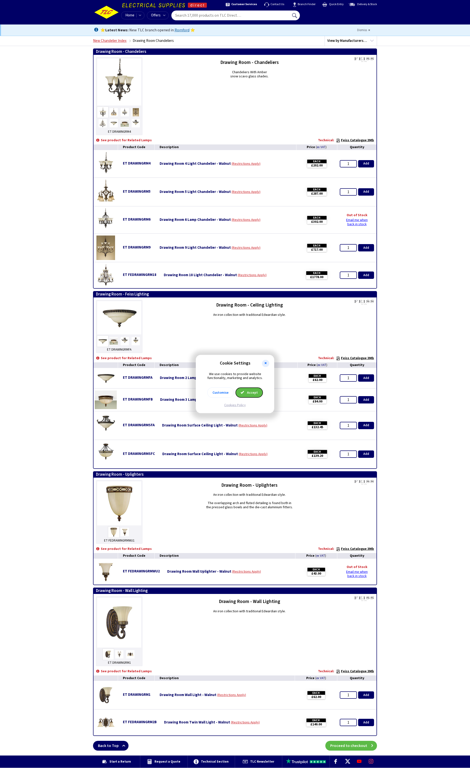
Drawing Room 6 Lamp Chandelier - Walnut (195, 220)
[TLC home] (106, 12)
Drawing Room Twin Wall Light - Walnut (197, 722)
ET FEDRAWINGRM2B (140, 722)
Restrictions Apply (246, 163)
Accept (252, 392)
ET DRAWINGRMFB (138, 399)
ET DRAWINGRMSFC (139, 453)
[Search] (295, 15)
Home (129, 15)
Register (322, 17)
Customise (220, 392)
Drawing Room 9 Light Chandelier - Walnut (195, 248)
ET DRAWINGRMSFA (139, 425)
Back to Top (108, 745)
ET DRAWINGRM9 (137, 247)
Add (366, 163)
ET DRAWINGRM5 (137, 191)
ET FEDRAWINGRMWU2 (141, 571)
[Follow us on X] (347, 762)
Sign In (326, 13)
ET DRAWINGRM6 (137, 219)
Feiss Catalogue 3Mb (357, 140)
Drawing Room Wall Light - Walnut (188, 695)
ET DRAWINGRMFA (138, 377)
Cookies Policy (235, 405)
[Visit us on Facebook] (335, 762)
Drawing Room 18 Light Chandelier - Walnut (200, 275)
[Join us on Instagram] (371, 762)
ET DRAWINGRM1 (137, 694)
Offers (156, 15)
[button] (265, 363)
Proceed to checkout (348, 745)
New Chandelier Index (110, 40)
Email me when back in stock (357, 222)
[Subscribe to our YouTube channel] (359, 762)
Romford (182, 30)
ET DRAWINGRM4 (137, 163)
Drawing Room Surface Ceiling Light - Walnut (200, 425)
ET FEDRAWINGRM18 (139, 274)
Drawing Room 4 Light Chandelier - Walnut (195, 164)
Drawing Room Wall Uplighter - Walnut (199, 571)
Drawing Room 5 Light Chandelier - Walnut (195, 192)
